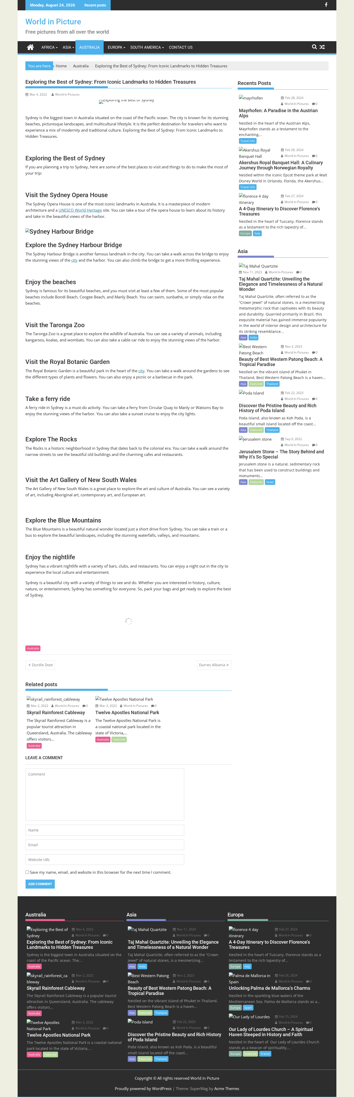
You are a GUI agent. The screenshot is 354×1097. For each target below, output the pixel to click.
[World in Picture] (30, 46)
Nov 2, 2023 (293, 346)
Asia (67, 47)
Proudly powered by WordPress (143, 1088)
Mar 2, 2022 (39, 706)
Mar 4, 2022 (84, 929)
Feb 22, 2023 (293, 393)
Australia (89, 47)
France (265, 1054)
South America (145, 47)
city (74, 260)
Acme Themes (226, 1088)
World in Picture (53, 21)
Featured (119, 739)
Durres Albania (212, 664)
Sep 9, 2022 (293, 439)
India (253, 337)
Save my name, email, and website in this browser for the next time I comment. (100, 872)
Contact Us (181, 47)
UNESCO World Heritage (80, 210)
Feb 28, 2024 (293, 98)
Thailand (272, 384)
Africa (48, 47)
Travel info (247, 141)
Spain (248, 1007)
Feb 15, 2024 (288, 1016)
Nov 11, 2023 (252, 272)
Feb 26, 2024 (288, 975)
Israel (270, 482)
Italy (257, 233)
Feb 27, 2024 (293, 196)
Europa (115, 47)
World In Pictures (67, 94)
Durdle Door (42, 664)
